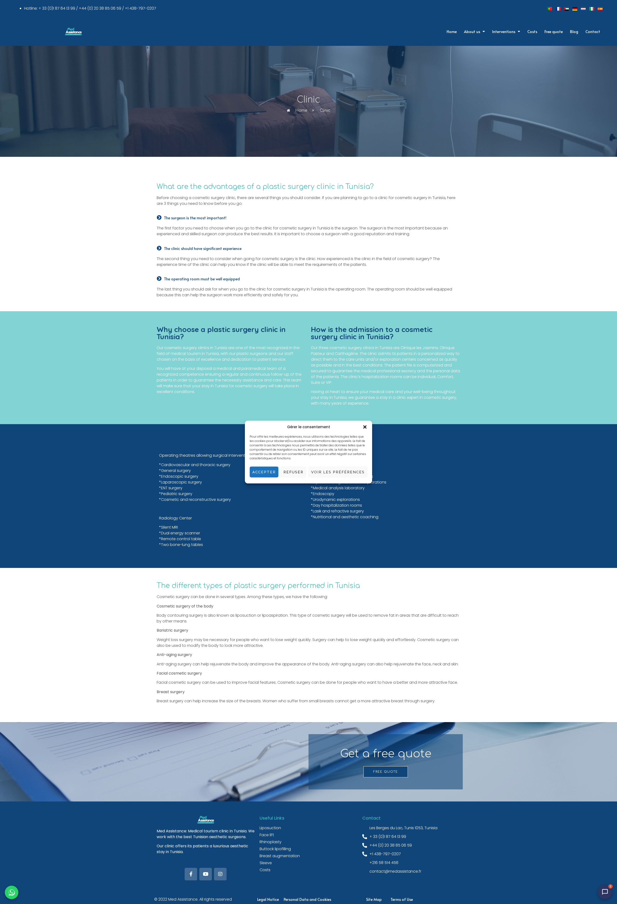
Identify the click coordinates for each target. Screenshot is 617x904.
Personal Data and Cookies (307, 899)
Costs (532, 31)
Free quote (553, 31)
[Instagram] (220, 874)
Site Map (374, 899)
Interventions (503, 31)
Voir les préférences (338, 472)
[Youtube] (205, 874)
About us (472, 31)
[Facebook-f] (191, 874)
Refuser (293, 472)
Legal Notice (268, 899)
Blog (574, 31)
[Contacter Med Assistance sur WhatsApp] (11, 892)
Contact (592, 31)
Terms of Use (401, 899)
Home (452, 31)
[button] (364, 427)
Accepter (264, 472)
